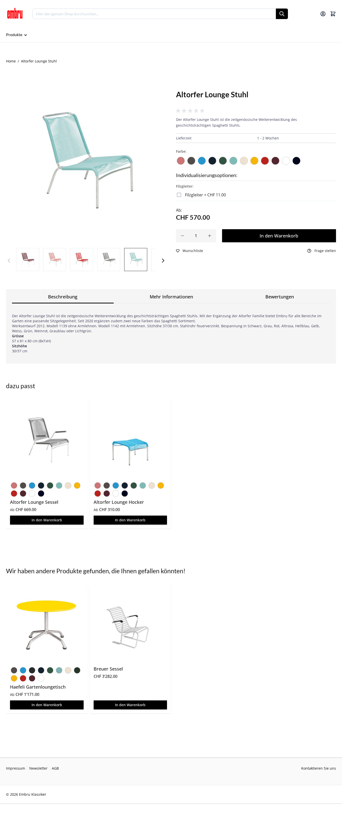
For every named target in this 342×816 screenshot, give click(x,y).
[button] (191, 111)
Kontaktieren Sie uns (318, 768)
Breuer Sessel (108, 669)
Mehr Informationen (171, 297)
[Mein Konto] (323, 14)
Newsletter (38, 768)
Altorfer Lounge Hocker (119, 502)
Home (11, 61)
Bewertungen (279, 297)
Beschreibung (62, 297)
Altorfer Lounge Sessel (34, 502)
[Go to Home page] (15, 14)
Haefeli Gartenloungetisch (38, 687)
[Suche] (282, 14)
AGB (55, 768)
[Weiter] (163, 261)
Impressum (15, 768)
